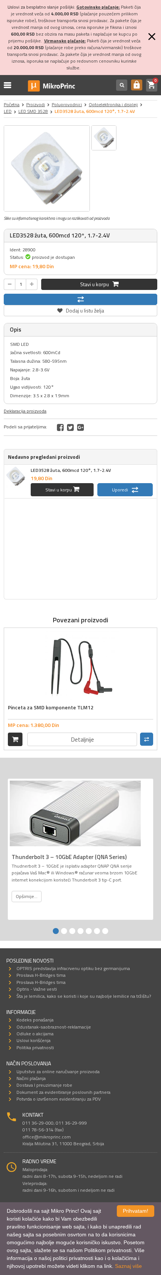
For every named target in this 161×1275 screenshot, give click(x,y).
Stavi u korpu (96, 284)
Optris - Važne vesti (36, 989)
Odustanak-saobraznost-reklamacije (53, 1026)
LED (8, 111)
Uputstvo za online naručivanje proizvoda (58, 1071)
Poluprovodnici (67, 104)
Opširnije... (26, 896)
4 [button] (80, 931)
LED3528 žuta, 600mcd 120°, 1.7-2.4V (71, 470)
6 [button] (97, 931)
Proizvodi (35, 104)
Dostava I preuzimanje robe (44, 1085)
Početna (11, 104)
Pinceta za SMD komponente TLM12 (51, 707)
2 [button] (64, 931)
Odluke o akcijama (35, 1033)
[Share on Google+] (80, 427)
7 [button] (105, 931)
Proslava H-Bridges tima (41, 975)
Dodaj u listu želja (80, 309)
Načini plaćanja (31, 1078)
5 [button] (89, 931)
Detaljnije (82, 739)
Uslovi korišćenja (33, 1040)
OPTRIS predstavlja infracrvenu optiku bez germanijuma (73, 968)
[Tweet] (70, 427)
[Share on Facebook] (60, 427)
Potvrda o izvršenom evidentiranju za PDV (58, 1098)
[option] (46, 168)
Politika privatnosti (35, 1047)
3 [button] (72, 931)
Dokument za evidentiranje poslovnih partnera (63, 1092)
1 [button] (56, 931)
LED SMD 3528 (33, 111)
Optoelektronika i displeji (113, 104)
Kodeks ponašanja (35, 1019)
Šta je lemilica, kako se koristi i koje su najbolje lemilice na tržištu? (83, 996)
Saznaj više (128, 1266)
